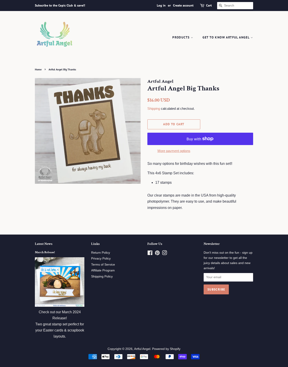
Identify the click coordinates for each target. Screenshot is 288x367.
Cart (209, 5)
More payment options (174, 151)
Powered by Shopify (166, 349)
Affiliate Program (103, 270)
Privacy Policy (101, 258)
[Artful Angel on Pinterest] (157, 253)
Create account (183, 5)
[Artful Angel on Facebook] (150, 253)
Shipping (153, 108)
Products (181, 37)
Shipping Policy (102, 276)
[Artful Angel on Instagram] (164, 253)
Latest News (43, 244)
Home (38, 69)
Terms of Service (103, 264)
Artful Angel (142, 349)
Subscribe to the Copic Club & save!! (60, 5)
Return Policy (100, 252)
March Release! (45, 252)
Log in (161, 5)
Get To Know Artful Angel (226, 37)
